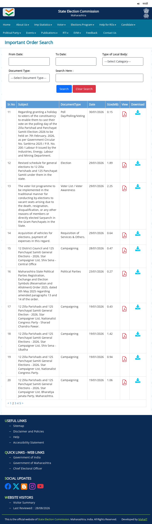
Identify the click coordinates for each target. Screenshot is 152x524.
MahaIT (142, 519)
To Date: (61, 54)
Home (6, 24)
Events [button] (30, 32)
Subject (23, 104)
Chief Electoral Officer (27, 468)
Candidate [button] (127, 24)
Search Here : (64, 71)
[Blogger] (24, 488)
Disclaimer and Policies (28, 431)
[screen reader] (138, 3)
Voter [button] (60, 24)
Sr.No (11, 104)
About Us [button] (21, 24)
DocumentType (71, 104)
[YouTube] (40, 488)
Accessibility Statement (28, 442)
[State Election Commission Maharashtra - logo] (10, 13)
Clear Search (84, 89)
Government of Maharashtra (32, 463)
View (125, 104)
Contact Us (109, 32)
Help (16, 437)
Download (137, 104)
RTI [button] (64, 32)
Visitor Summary (24, 502)
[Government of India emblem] (144, 13)
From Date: (16, 54)
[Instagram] (32, 488)
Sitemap (18, 426)
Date (92, 104)
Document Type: (19, 71)
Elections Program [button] (81, 24)
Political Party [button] (11, 32)
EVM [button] (76, 32)
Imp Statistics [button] (42, 24)
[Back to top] (145, 506)
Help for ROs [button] (106, 24)
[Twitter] (16, 488)
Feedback (91, 32)
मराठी (145, 3)
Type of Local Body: (115, 54)
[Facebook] (8, 488)
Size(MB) (112, 104)
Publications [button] (48, 32)
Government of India (27, 457)
